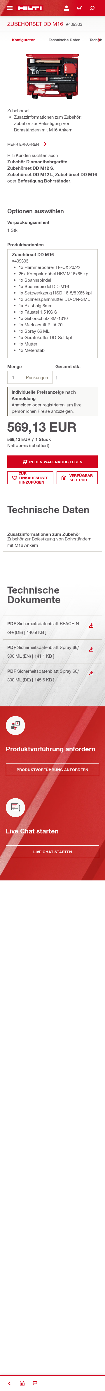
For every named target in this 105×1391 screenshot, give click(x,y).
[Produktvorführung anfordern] (22, 1383)
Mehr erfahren (23, 144)
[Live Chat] (35, 1383)
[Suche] (92, 8)
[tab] (23, 40)
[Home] (29, 8)
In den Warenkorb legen (56, 462)
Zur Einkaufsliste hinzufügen (33, 477)
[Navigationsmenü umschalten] (10, 8)
